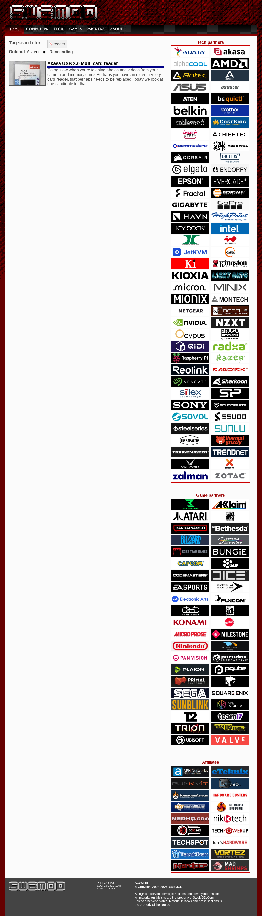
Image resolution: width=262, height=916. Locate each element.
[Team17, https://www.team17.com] (230, 720)
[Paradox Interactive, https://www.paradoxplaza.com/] (230, 661)
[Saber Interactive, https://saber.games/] (230, 685)
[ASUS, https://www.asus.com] (190, 91)
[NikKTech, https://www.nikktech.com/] (230, 823)
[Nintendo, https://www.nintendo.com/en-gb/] (190, 650)
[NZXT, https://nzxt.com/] (230, 326)
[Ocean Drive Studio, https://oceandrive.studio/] (230, 650)
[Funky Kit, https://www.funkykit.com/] (190, 787)
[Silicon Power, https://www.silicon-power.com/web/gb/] (230, 397)
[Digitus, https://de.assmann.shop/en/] (230, 161)
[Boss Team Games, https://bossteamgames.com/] (190, 555)
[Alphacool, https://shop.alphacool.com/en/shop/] (190, 67)
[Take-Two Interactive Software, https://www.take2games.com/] (190, 720)
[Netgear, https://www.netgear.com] (190, 315)
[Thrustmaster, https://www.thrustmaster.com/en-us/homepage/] (190, 456)
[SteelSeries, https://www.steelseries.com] (190, 432)
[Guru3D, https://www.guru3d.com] (230, 787)
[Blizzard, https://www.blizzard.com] (190, 544)
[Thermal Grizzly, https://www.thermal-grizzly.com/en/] (230, 444)
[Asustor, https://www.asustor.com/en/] (230, 91)
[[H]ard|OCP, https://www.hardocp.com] (190, 870)
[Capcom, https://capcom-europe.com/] (190, 567)
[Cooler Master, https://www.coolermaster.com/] (230, 150)
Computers (37, 29)
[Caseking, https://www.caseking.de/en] (230, 126)
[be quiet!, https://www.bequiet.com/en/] (230, 103)
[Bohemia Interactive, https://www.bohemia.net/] (230, 544)
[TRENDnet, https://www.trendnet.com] (230, 456)
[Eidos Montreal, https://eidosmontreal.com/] (230, 591)
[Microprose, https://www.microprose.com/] (190, 638)
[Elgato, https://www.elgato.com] (190, 173)
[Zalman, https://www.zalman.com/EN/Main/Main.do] (190, 479)
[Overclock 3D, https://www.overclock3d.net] (190, 834)
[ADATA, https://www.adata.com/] (190, 56)
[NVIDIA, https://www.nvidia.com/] (190, 326)
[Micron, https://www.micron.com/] (190, 291)
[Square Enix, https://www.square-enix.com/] (230, 697)
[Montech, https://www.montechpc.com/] (230, 303)
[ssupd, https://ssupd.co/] (230, 421)
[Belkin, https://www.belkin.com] (190, 114)
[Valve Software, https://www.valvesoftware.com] (230, 744)
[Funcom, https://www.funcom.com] (230, 603)
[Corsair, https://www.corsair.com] (190, 161)
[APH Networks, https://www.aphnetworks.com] (190, 775)
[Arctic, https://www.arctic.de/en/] (230, 79)
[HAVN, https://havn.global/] (190, 220)
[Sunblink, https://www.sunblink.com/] (190, 709)
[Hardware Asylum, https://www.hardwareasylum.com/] (190, 799)
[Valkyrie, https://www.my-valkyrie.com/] (190, 468)
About (117, 29)
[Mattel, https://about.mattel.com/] (230, 626)
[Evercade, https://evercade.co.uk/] (230, 185)
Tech (59, 29)
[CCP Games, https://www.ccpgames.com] (230, 567)
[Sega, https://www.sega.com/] (190, 697)
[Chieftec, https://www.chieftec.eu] (230, 138)
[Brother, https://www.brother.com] (230, 114)
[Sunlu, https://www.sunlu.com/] (230, 432)
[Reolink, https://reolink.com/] (190, 373)
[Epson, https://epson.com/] (190, 185)
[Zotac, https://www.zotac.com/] (230, 479)
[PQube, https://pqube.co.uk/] (230, 673)
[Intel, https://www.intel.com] (230, 232)
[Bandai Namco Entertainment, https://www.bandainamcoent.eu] (190, 532)
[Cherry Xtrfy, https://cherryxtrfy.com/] (190, 138)
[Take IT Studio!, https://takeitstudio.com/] (230, 709)
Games (75, 29)
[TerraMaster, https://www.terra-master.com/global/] (190, 444)
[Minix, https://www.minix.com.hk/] (230, 291)
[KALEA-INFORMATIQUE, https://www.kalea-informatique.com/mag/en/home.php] (190, 267)
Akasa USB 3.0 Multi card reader (82, 63)
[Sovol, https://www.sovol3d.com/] (190, 421)
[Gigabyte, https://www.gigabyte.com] (190, 209)
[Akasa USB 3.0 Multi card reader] (27, 84)
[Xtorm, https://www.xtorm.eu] (230, 468)
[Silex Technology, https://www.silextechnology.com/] (190, 397)
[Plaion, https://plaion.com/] (190, 673)
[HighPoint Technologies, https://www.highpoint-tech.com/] (230, 220)
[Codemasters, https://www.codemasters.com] (190, 579)
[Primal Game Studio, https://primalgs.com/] (190, 685)
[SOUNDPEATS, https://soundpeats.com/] (230, 409)
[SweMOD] (37, 890)
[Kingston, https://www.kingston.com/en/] (230, 267)
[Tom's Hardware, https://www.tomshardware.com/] (230, 846)
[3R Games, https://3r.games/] (190, 508)
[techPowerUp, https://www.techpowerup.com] (230, 834)
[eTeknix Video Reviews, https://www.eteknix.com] (230, 775)
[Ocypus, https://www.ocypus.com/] (190, 338)
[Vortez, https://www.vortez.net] (230, 858)
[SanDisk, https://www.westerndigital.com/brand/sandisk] (230, 373)
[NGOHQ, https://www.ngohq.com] (190, 823)
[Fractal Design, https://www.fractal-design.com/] (190, 197)
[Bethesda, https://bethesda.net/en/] (230, 532)
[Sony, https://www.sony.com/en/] (190, 409)
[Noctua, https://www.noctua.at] (230, 315)
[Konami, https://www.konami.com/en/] (190, 626)
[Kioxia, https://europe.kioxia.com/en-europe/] (190, 279)
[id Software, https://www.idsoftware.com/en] (230, 614)
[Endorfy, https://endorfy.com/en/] (230, 173)
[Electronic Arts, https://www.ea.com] (190, 603)
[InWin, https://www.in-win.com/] (230, 244)
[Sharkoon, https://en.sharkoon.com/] (230, 385)
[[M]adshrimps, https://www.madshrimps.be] (230, 870)
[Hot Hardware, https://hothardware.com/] (190, 811)
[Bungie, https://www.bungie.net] (230, 555)
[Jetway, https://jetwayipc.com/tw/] (230, 256)
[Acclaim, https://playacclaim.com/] (230, 508)
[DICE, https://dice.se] (230, 579)
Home (14, 29)
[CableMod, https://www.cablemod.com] (190, 126)
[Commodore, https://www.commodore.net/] (190, 150)
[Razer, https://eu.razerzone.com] (230, 362)
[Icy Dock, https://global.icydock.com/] (190, 232)
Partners (96, 29)
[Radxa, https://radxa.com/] (230, 350)
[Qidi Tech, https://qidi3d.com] (190, 350)
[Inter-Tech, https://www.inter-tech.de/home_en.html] (190, 244)
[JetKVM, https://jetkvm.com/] (190, 256)
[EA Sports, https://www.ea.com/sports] (190, 591)
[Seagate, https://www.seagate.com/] (190, 385)
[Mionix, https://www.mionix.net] (190, 303)
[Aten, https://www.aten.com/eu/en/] (190, 103)
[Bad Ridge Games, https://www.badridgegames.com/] (230, 520)
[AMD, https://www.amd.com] (230, 67)
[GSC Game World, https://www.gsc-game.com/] (190, 614)
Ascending (36, 52)
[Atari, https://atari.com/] (190, 520)
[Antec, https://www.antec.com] (190, 79)
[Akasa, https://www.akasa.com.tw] (230, 56)
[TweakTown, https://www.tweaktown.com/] (190, 858)
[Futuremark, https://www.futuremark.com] (230, 197)
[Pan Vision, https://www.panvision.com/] (190, 661)
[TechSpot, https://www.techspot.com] (190, 846)
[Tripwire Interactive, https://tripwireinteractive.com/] (230, 732)
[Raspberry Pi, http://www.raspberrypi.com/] (190, 362)
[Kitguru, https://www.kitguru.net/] (230, 811)
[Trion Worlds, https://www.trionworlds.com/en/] (190, 732)
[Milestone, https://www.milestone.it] (230, 638)
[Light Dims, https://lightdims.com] (230, 279)
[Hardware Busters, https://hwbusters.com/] (230, 799)
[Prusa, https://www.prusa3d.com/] (230, 338)
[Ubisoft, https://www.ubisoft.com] (190, 744)
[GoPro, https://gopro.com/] (230, 209)
